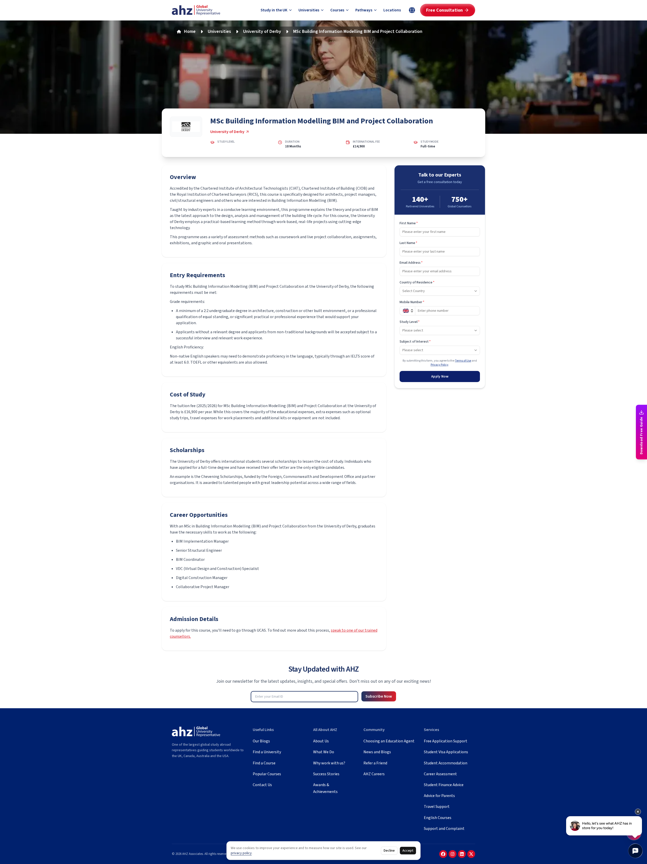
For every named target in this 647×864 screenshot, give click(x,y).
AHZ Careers (374, 774)
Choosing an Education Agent (388, 741)
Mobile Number (412, 302)
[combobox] (440, 291)
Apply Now (439, 376)
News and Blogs (377, 752)
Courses (337, 10)
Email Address (411, 262)
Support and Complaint (444, 828)
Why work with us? (329, 763)
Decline (389, 850)
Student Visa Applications (446, 752)
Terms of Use (463, 361)
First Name (409, 223)
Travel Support (437, 806)
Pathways (363, 10)
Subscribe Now (378, 696)
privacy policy (241, 853)
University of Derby (262, 31)
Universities (308, 10)
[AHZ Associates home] (196, 10)
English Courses (437, 818)
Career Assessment (440, 774)
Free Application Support (445, 741)
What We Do (323, 752)
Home (190, 31)
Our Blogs (261, 741)
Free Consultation (444, 10)
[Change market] (412, 10)
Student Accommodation (445, 763)
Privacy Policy (439, 365)
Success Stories (326, 774)
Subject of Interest (415, 341)
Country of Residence (417, 282)
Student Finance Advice (444, 785)
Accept (407, 850)
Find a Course (264, 763)
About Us (321, 741)
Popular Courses (267, 774)
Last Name (408, 243)
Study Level (410, 321)
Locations (392, 10)
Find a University (267, 752)
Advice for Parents (439, 796)
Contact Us (262, 785)
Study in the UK (274, 10)
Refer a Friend (375, 763)
